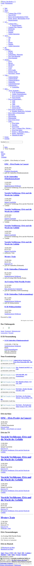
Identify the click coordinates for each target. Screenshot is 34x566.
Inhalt (2, 331)
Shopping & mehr (17, 135)
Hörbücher (11, 29)
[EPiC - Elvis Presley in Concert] (11, 429)
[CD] (7, 22)
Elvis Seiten (15, 123)
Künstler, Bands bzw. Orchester (21, 111)
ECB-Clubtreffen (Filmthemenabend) (12, 178)
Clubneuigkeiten (13, 77)
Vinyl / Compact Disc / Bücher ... (22, 128)
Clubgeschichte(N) (14, 80)
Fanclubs (14, 125)
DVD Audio (12, 70)
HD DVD (11, 65)
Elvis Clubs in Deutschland (16, 113)
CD (6, 22)
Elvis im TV (4, 448)
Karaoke (10, 30)
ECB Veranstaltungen (18, 92)
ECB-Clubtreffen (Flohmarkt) (16, 269)
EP (9, 41)
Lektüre (7, 49)
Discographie (12, 116)
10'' (9, 39)
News (6, 10)
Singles (10, 42)
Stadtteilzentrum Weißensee (13, 346)
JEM (9, 317)
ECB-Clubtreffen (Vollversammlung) (19, 294)
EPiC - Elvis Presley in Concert (17, 164)
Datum (3, 154)
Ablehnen (10, 563)
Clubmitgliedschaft (14, 84)
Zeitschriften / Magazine (15, 54)
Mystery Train (10, 257)
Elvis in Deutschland (14, 99)
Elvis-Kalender (12, 58)
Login (2, 3)
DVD (10, 61)
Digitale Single (12, 72)
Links (10, 121)
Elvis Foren (15, 126)
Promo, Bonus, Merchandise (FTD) (19, 18)
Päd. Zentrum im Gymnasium (8, 540)
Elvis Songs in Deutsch (15, 109)
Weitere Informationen (6, 565)
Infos (6, 89)
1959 (13, 102)
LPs (9, 37)
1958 (13, 101)
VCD (10, 68)
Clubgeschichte (12, 78)
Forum (6, 137)
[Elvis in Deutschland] (21, 99)
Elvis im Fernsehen (18, 96)
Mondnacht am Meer (7, 549)
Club (6, 75)
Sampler (10, 32)
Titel (2, 155)
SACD (10, 66)
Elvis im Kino (16, 97)
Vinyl (6, 36)
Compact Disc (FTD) (14, 13)
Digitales (3, 555)
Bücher (10, 51)
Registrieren (9, 3)
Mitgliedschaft (16, 331)
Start (6, 8)
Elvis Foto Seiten (17, 130)
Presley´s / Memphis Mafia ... (21, 132)
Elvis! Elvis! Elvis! (14, 120)
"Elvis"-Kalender (13, 90)
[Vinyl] (8, 36)
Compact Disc (12, 23)
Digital (7, 60)
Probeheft (8, 331)
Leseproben (15, 87)
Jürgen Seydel (16, 108)
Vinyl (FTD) (12, 15)
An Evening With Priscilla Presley (18, 282)
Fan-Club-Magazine (14, 56)
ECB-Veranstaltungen (11, 349)
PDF (2, 152)
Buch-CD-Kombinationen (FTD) (18, 17)
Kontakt (7, 138)
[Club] (8, 75)
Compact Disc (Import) (15, 27)
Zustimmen (3, 563)
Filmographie (12, 118)
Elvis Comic (15, 106)
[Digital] (9, 60)
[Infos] (8, 89)
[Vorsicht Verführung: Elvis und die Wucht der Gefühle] (17, 452)
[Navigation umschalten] (1, 5)
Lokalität (3, 157)
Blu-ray (10, 63)
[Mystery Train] (6, 528)
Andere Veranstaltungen (19, 94)
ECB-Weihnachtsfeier (13, 307)
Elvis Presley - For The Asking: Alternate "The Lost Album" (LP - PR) (17, 397)
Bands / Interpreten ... (18, 133)
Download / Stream (14, 73)
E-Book (10, 53)
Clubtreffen (11, 82)
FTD (6, 11)
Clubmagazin (12, 85)
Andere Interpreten (14, 34)
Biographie (11, 114)
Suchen (3, 142)
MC (6, 48)
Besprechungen (13, 20)
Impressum (17, 565)
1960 (13, 104)
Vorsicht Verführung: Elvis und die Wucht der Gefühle (18, 194)
